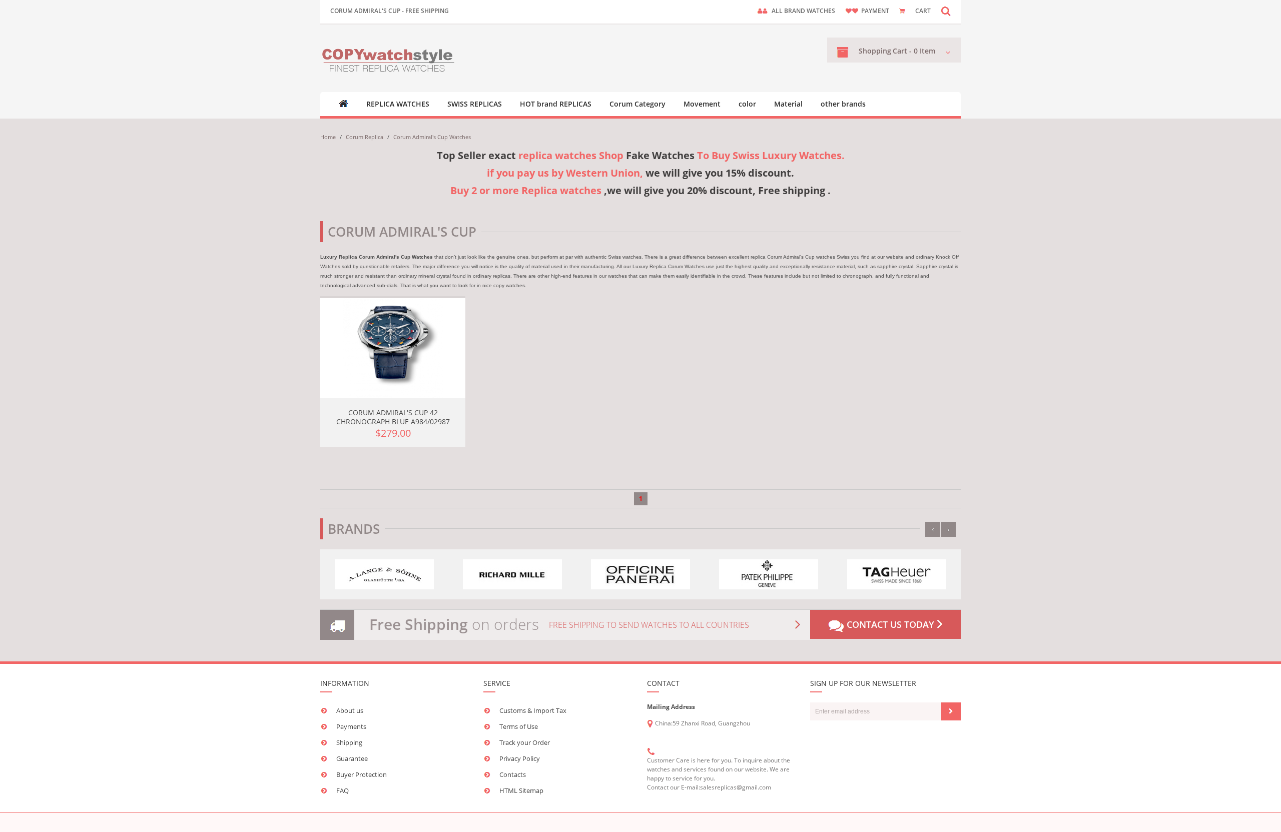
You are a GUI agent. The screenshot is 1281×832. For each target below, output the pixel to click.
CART (923, 11)
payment (875, 11)
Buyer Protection (361, 774)
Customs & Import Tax (532, 710)
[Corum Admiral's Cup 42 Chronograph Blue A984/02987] (392, 348)
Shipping (349, 742)
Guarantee (352, 758)
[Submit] (951, 711)
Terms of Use (518, 726)
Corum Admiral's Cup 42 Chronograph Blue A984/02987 (393, 417)
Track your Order (524, 742)
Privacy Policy (519, 758)
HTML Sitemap (521, 790)
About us (349, 710)
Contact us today (890, 624)
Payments (351, 726)
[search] (946, 11)
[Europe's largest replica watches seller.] (389, 58)
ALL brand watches (803, 11)
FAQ (342, 790)
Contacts (512, 774)
